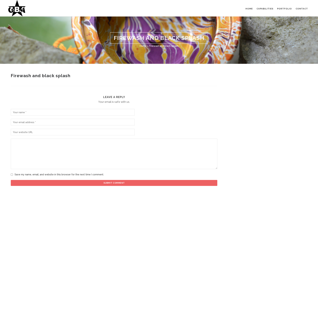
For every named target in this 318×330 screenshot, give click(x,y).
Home (143, 46)
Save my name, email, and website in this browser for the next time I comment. (59, 174)
